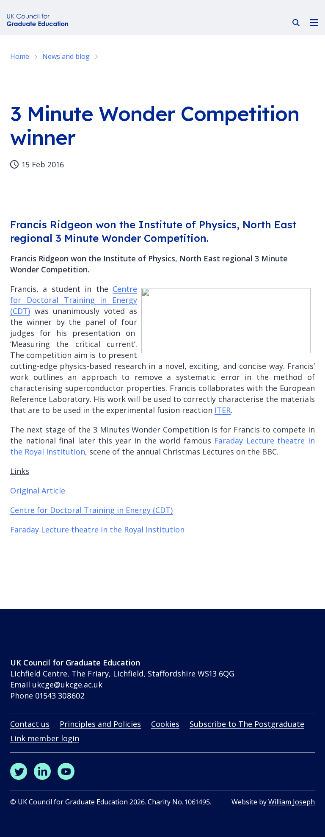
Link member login (44, 738)
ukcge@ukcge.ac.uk (67, 684)
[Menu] (314, 22)
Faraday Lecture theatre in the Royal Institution (97, 529)
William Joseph (291, 802)
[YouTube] (66, 771)
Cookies (165, 724)
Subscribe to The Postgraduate (247, 724)
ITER (223, 410)
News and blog (66, 56)
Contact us (30, 724)
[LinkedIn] (42, 771)
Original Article (37, 490)
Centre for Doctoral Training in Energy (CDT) (73, 300)
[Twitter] (18, 771)
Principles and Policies (100, 724)
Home (19, 56)
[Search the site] (296, 22)
